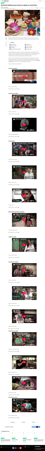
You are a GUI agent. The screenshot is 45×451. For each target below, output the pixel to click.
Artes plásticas (12, 47)
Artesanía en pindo (13, 44)
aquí (18, 88)
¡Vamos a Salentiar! (15, 439)
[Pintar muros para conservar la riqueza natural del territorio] (39, 436)
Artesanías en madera (29, 47)
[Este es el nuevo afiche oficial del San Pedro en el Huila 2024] (6, 436)
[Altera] (5, 1)
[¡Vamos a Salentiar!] (17, 436)
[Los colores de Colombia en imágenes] (28, 436)
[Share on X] (36, 8)
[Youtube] (20, 448)
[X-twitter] (18, 448)
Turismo (2, 438)
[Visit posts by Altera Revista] (2, 8)
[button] (1, 1)
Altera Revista (6, 7)
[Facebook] (13, 448)
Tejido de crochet (28, 44)
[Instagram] (16, 448)
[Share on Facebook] (34, 8)
